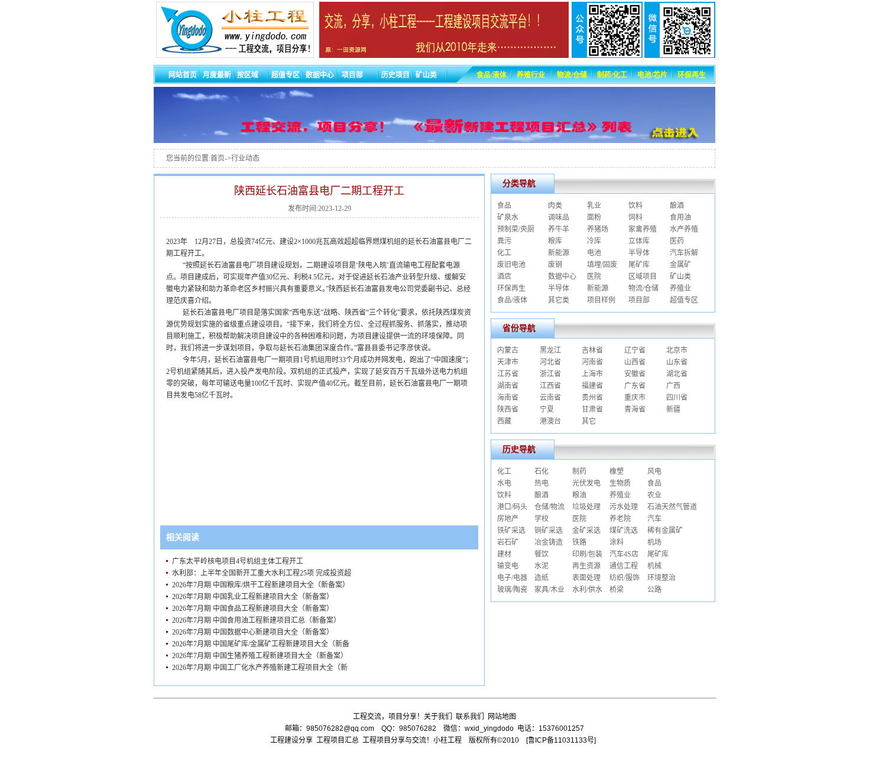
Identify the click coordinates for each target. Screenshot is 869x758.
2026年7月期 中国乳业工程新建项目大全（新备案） (252, 597)
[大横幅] (434, 140)
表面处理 (586, 578)
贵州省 (592, 397)
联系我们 (470, 717)
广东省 (635, 386)
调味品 (558, 217)
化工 (504, 253)
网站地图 (502, 717)
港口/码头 (512, 507)
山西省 (635, 362)
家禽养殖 (642, 229)
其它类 (558, 300)
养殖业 (680, 288)
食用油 (680, 217)
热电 (541, 483)
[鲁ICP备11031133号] (561, 740)
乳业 (594, 205)
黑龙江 (550, 350)
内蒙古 (507, 350)
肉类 (555, 205)
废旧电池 (511, 265)
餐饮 (541, 554)
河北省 (550, 362)
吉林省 (592, 350)
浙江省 (550, 374)
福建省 (592, 386)
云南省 (550, 397)
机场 (654, 542)
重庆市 (635, 397)
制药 (579, 471)
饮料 (635, 205)
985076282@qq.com (340, 728)
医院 (594, 276)
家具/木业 (549, 589)
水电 (504, 483)
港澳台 (550, 421)
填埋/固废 (602, 265)
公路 (654, 589)
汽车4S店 (623, 554)
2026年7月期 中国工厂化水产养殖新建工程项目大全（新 (260, 667)
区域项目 (642, 276)
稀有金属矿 (665, 530)
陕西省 (507, 409)
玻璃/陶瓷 (512, 589)
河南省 (592, 362)
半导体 (639, 253)
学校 (541, 519)
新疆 (673, 409)
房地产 (507, 519)
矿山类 (680, 276)
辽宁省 (635, 350)
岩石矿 (507, 542)
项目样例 (601, 300)
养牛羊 (558, 229)
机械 (654, 566)
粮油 (579, 495)
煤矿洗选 (623, 530)
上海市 (592, 374)
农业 (654, 495)
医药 (677, 241)
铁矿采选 (511, 530)
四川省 (677, 397)
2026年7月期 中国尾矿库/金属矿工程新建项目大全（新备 (260, 644)
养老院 (620, 519)
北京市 (677, 350)
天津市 (507, 362)
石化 (541, 471)
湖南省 (507, 386)
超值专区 (684, 300)
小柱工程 (447, 740)
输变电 (507, 566)
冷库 (594, 241)
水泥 (541, 566)
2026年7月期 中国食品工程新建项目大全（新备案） (252, 608)
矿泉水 (507, 217)
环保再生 (511, 288)
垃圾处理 (586, 507)
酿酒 (677, 205)
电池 (594, 253)
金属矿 (680, 265)
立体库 (639, 241)
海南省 (507, 397)
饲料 (635, 217)
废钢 (555, 265)
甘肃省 (592, 409)
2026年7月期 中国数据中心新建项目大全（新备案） (252, 632)
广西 (673, 386)
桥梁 (616, 589)
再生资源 (586, 566)
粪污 (504, 241)
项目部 (639, 300)
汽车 (654, 519)
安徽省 (635, 374)
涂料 (616, 542)
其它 (589, 421)
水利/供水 (587, 589)
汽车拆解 (684, 253)
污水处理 (623, 507)
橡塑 (616, 471)
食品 (504, 205)
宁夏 (547, 409)
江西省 (550, 386)
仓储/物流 (549, 507)
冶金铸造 (548, 542)
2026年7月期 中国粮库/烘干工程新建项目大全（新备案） (260, 585)
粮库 (555, 241)
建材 (504, 554)
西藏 (504, 421)
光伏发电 (586, 483)
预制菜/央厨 (515, 229)
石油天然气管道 (672, 507)
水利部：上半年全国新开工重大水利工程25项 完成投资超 (261, 573)
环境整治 (661, 578)
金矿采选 (586, 530)
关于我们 (438, 717)
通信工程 (623, 566)
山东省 (677, 362)
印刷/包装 (587, 554)
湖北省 (677, 374)
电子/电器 (512, 578)
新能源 (558, 253)
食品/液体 (512, 300)
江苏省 (507, 374)
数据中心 (562, 276)
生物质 (620, 483)
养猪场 (597, 229)
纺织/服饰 (624, 578)
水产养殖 (684, 229)
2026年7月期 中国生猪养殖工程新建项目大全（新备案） (260, 656)
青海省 (635, 409)
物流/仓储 (643, 288)
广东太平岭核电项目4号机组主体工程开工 (237, 561)
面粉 (594, 217)
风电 (654, 471)
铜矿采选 (548, 530)
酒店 (504, 276)
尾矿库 (639, 265)
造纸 (541, 578)
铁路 (579, 542)
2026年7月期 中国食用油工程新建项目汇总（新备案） (256, 620)
